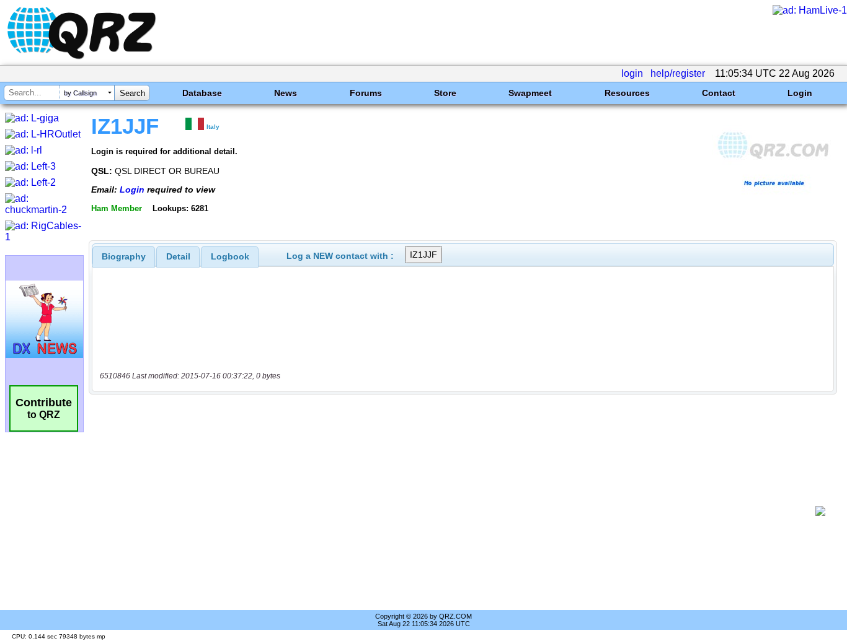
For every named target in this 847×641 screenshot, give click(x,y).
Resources (627, 93)
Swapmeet (530, 93)
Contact (718, 93)
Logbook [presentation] (230, 256)
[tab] (123, 256)
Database (202, 93)
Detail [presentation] (178, 256)
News (285, 93)
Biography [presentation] (124, 256)
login (632, 73)
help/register (677, 73)
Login (799, 93)
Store (445, 93)
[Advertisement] (456, 511)
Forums (366, 93)
